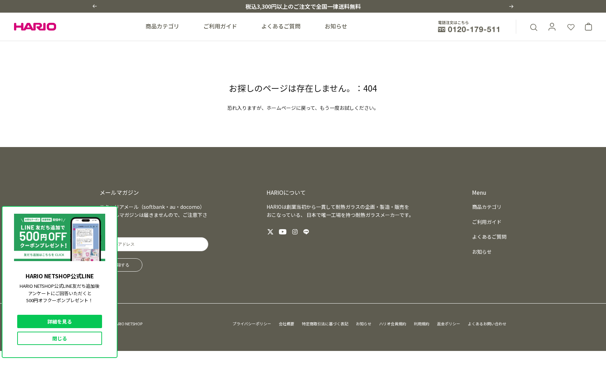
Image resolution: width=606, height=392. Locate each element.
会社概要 (286, 323)
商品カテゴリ (162, 26)
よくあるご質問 (281, 26)
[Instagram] (295, 231)
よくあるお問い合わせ (487, 323)
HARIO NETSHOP (127, 323)
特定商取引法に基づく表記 (325, 323)
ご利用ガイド (220, 26)
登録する (121, 265)
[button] (95, 6)
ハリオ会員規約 (392, 323)
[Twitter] (270, 231)
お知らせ (336, 26)
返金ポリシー (448, 323)
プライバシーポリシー (252, 323)
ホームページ (281, 107)
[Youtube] (283, 231)
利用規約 (421, 323)
